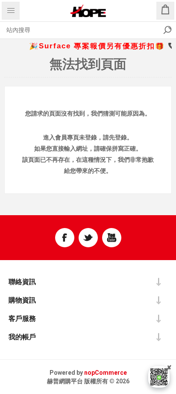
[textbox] (79, 30)
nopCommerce (105, 372)
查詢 (167, 30)
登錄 (91, 137)
